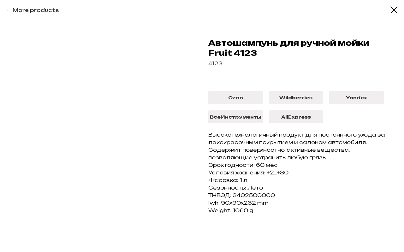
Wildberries (295, 97)
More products (36, 10)
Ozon (235, 97)
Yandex (356, 97)
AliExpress (296, 117)
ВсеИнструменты (235, 117)
